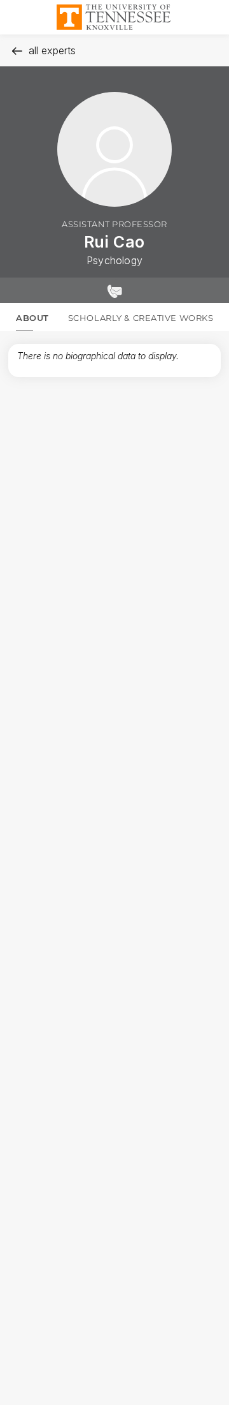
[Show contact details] (114, 290)
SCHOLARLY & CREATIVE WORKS (141, 318)
